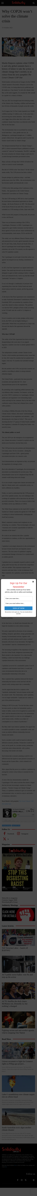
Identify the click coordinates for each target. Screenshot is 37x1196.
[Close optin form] (33, 582)
